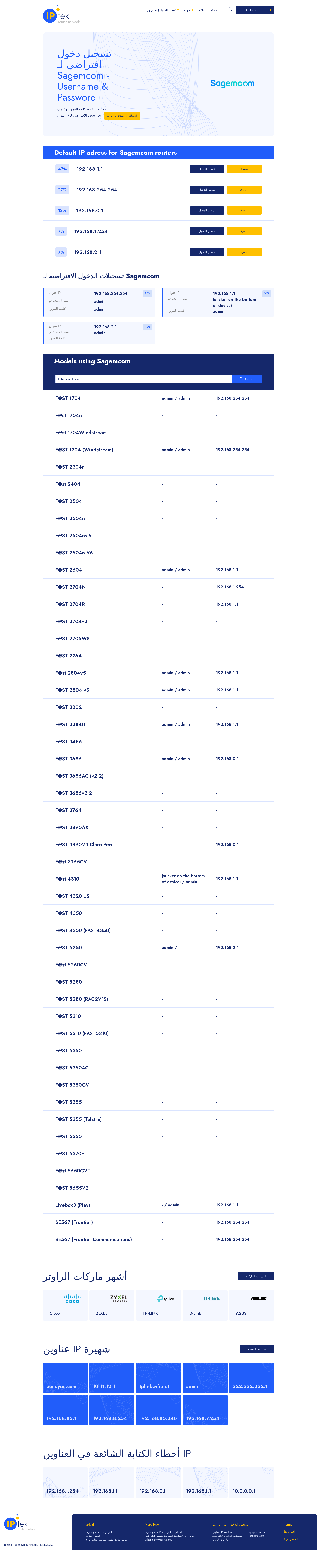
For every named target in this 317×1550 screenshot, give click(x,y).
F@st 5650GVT (72, 1170)
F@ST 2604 (68, 569)
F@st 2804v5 (70, 672)
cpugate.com (256, 1536)
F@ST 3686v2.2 (73, 793)
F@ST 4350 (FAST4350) (83, 930)
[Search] (231, 9)
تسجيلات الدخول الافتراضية (227, 1536)
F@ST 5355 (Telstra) (78, 1119)
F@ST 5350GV (72, 1084)
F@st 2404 (67, 484)
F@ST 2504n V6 (74, 552)
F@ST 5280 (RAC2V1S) (81, 999)
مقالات (213, 10)
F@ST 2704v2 (71, 621)
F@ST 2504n (70, 518)
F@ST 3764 (68, 810)
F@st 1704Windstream (81, 432)
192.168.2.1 (87, 252)
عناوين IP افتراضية (222, 1532)
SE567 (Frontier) (74, 1222)
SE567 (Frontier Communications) (93, 1239)
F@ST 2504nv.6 (73, 535)
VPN (201, 10)
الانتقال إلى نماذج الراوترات (122, 116)
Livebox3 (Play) (72, 1205)
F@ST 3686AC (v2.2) (79, 775)
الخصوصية (291, 1539)
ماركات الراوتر (220, 1540)
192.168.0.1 (89, 210)
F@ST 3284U (70, 724)
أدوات (187, 10)
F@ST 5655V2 (71, 1187)
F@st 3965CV (71, 861)
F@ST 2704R (70, 604)
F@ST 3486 (68, 741)
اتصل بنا (289, 1531)
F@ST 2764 (68, 655)
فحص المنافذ (93, 1536)
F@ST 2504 (68, 501)
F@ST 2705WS (72, 638)
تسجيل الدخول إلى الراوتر (161, 10)
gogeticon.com (257, 1532)
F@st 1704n (68, 415)
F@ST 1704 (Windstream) (84, 449)
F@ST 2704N (70, 587)
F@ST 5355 (68, 1102)
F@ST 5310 (68, 1016)
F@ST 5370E (69, 1153)
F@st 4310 (67, 878)
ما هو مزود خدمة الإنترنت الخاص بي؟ (106, 1540)
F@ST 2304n (70, 466)
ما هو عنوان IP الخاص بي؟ (100, 1532)
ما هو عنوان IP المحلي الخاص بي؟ (163, 1532)
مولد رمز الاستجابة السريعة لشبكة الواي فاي (169, 1536)
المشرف (244, 169)
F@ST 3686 (68, 758)
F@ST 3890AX (71, 827)
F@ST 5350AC (71, 1067)
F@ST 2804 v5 (72, 690)
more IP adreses (256, 1349)
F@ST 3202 (68, 707)
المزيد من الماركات (255, 1276)
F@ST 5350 (68, 1050)
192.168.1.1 (90, 168)
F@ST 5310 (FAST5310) (82, 1033)
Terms (288, 1524)
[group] (65, 1482)
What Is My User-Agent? (158, 1540)
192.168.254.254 (96, 189)
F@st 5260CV (71, 964)
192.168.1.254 (90, 231)
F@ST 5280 (68, 981)
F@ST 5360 (68, 1136)
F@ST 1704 (68, 398)
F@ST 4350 (68, 913)
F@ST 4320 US (72, 896)
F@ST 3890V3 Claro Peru (84, 844)
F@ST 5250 (68, 947)
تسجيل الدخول (207, 169)
